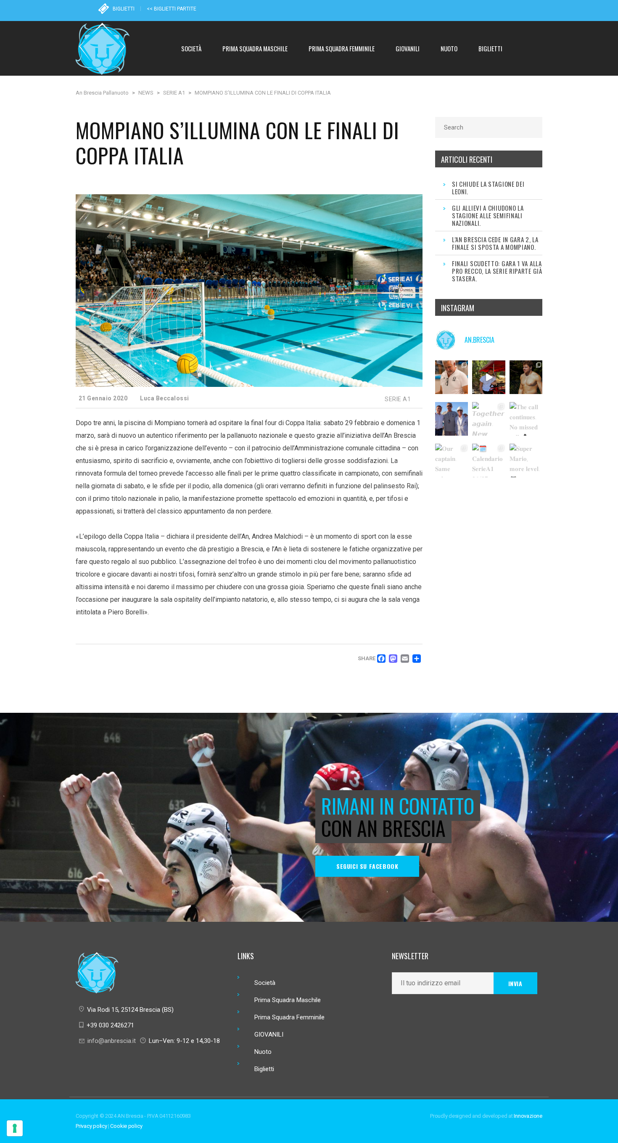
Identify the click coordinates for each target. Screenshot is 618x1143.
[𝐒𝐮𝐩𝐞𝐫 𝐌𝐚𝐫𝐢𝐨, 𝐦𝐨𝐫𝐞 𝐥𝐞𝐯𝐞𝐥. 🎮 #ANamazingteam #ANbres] (526, 460)
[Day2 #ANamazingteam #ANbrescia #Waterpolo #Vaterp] (526, 377)
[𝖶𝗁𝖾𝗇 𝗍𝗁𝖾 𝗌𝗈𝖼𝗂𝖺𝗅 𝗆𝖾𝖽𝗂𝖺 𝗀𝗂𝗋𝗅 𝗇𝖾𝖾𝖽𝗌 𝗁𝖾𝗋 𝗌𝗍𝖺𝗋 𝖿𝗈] (489, 377)
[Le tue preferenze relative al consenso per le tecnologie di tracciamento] (15, 1128)
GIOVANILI (268, 1034)
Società (264, 983)
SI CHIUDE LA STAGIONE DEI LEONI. (488, 187)
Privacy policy (91, 1126)
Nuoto (263, 1052)
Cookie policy (126, 1126)
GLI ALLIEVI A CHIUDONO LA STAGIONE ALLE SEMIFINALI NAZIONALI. (488, 215)
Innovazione (528, 1116)
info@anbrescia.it (111, 1041)
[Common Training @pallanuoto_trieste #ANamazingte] (452, 377)
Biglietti (264, 1069)
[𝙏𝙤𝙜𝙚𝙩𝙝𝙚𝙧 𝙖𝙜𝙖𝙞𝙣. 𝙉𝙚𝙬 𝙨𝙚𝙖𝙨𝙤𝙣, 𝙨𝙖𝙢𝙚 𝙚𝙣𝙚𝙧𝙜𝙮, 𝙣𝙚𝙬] (489, 419)
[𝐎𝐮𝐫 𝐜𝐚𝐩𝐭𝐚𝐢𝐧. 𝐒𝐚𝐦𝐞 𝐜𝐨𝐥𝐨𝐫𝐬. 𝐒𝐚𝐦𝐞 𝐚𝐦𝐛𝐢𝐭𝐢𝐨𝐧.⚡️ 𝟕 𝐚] (452, 460)
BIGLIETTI (124, 9)
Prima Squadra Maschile (287, 1000)
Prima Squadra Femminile (289, 1017)
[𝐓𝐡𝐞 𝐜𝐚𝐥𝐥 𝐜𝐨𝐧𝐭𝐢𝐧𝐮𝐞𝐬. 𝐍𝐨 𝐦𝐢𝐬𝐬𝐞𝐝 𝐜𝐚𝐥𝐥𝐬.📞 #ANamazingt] (526, 419)
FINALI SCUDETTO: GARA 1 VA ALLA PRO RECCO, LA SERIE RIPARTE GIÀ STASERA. (497, 270)
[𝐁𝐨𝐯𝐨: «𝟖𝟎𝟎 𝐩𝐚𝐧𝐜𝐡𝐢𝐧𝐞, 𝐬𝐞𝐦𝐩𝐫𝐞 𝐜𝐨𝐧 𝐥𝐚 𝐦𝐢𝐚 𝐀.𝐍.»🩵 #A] (452, 419)
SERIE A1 (398, 399)
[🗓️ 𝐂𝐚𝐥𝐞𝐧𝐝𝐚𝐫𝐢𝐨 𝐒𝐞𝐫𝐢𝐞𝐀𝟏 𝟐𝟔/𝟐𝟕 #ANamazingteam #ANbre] (489, 460)
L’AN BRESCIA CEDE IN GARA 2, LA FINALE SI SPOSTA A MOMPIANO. (495, 243)
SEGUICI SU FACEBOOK (367, 866)
